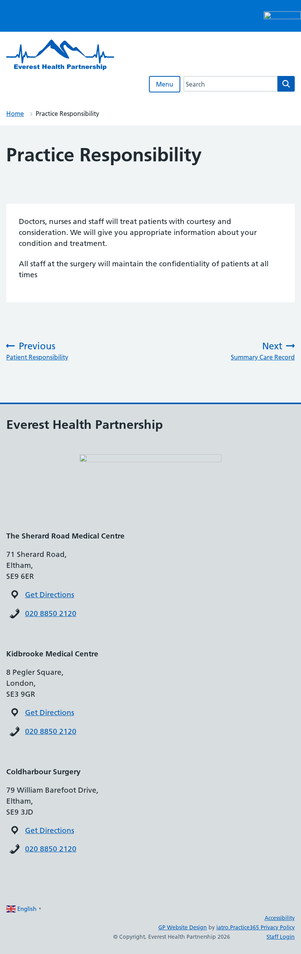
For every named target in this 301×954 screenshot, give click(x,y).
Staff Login (281, 936)
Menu (164, 84)
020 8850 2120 (50, 613)
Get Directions (49, 594)
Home (15, 113)
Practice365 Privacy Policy (262, 927)
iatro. (223, 927)
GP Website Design (182, 927)
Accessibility (280, 917)
